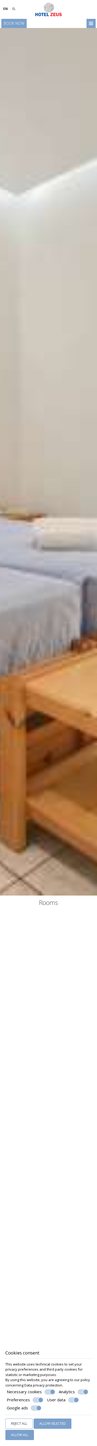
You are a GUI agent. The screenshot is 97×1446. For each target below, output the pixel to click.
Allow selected (52, 1423)
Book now (14, 23)
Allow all (19, 1435)
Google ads (17, 1407)
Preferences (18, 1399)
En (5, 8)
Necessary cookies (24, 1391)
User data (56, 1399)
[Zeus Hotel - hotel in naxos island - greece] (48, 9)
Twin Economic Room (49, 1193)
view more (18, 1008)
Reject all (19, 1423)
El (14, 8)
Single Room (48, 986)
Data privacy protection (43, 1385)
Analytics (67, 1391)
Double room (48, 1089)
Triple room (48, 1297)
